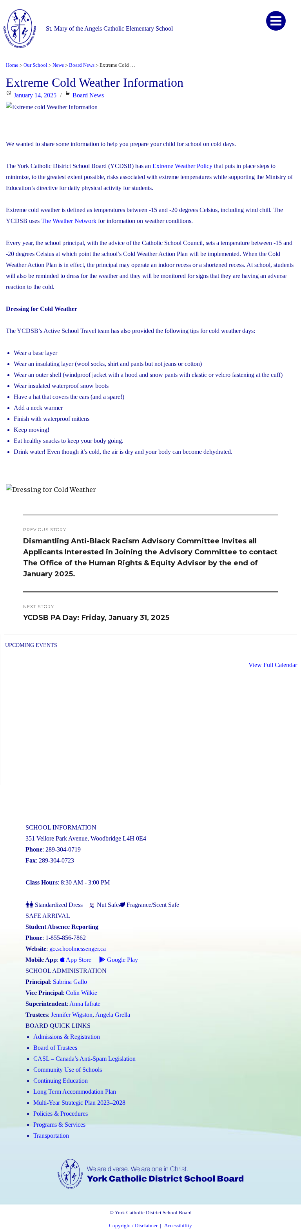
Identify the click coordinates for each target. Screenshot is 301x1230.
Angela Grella (112, 1014)
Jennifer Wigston (71, 1014)
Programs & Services (59, 1124)
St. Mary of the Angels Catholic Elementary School (109, 28)
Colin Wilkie (81, 992)
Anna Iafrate (84, 1003)
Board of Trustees (55, 1047)
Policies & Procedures (60, 1113)
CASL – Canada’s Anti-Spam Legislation (84, 1058)
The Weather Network (68, 220)
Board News (88, 95)
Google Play (121, 959)
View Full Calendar (272, 665)
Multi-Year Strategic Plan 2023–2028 (79, 1102)
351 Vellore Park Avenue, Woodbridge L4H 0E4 (85, 838)
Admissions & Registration (66, 1036)
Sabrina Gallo (70, 981)
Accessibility (178, 1225)
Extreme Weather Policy (181, 166)
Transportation (51, 1135)
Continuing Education (60, 1080)
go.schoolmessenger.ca (77, 948)
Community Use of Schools (67, 1069)
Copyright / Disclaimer (133, 1225)
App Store (78, 959)
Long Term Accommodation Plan (74, 1091)
